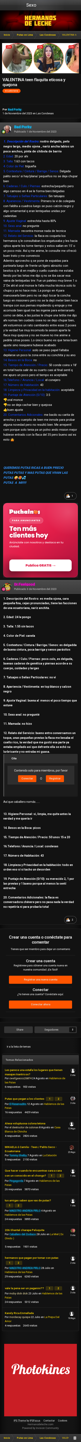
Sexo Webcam (30, 6)
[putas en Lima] (40, 20)
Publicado (35, 131)
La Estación (50, 1155)
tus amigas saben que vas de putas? (28, 1200)
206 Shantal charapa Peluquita (24, 1230)
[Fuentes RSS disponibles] (75, 1438)
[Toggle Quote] (9, 758)
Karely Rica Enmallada (19, 1313)
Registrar (55, 778)
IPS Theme (20, 1420)
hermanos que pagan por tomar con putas (31, 1257)
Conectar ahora (40, 1004)
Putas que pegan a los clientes (25, 1098)
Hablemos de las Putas (18, 1214)
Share (19, 1029)
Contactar (49, 1420)
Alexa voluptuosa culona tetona (25, 1123)
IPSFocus (35, 1420)
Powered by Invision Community (40, 1428)
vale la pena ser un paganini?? (25, 1288)
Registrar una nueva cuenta (40, 979)
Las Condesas (45, 113)
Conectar (27, 778)
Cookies (62, 1420)
